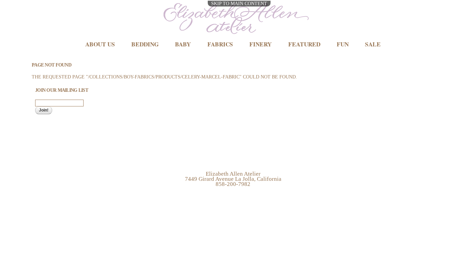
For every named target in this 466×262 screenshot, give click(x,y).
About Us (100, 44)
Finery (260, 44)
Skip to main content (239, 3)
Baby (183, 44)
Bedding (145, 44)
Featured (304, 44)
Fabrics (220, 44)
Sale (373, 44)
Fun (343, 44)
